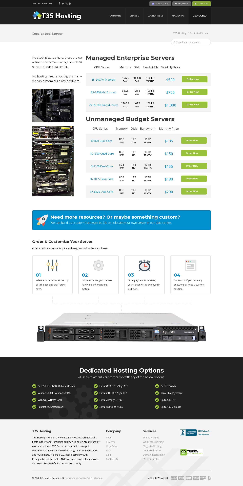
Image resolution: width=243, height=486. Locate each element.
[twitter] (63, 3)
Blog (108, 454)
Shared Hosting (151, 437)
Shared (134, 15)
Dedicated (200, 15)
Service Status (161, 3)
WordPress (155, 15)
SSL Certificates (151, 459)
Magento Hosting (152, 446)
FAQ (108, 450)
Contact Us (112, 459)
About (109, 437)
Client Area (203, 3)
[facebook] (59, 3)
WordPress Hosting (153, 441)
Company (115, 15)
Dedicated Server (152, 450)
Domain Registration (154, 454)
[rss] (67, 3)
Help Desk (183, 3)
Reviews (110, 441)
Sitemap (98, 477)
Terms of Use (71, 477)
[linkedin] (70, 3)
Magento (178, 15)
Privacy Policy (86, 477)
